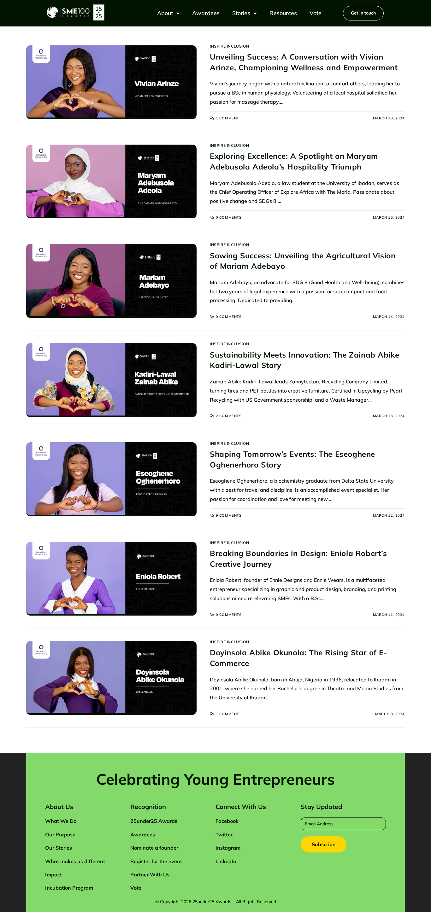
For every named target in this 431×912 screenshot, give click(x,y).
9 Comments (229, 515)
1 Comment (227, 118)
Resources (283, 13)
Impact (53, 874)
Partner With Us (149, 874)
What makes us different (75, 861)
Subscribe (323, 844)
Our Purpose (60, 834)
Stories (241, 13)
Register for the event (156, 861)
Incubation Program (69, 888)
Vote (316, 13)
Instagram (228, 848)
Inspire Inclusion (229, 46)
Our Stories (58, 848)
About (165, 13)
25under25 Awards (153, 821)
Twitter (224, 834)
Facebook (227, 821)
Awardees (206, 13)
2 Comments (229, 416)
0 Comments (229, 217)
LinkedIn (226, 861)
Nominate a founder (154, 848)
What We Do (60, 821)
